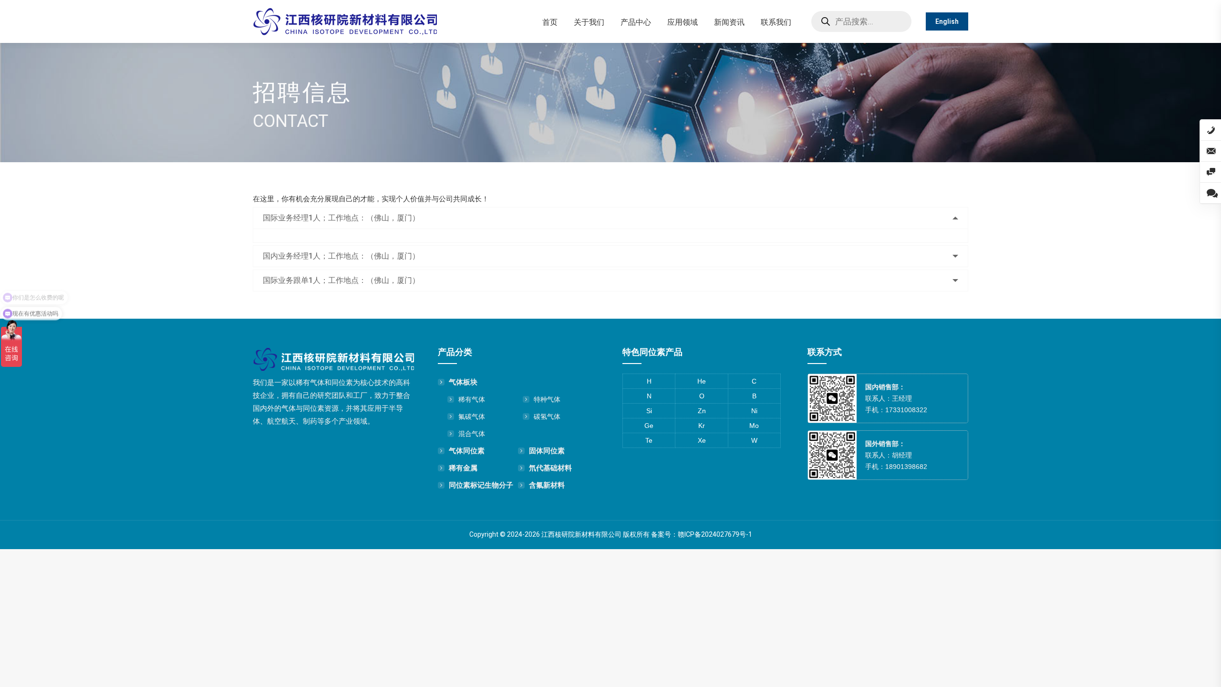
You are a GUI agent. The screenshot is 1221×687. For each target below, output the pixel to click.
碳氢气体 (547, 416)
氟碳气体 (471, 416)
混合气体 (471, 433)
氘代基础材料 (550, 468)
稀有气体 (471, 399)
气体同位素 (467, 451)
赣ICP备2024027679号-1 (715, 534)
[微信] (1210, 172)
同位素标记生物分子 (481, 485)
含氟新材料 (547, 485)
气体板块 (463, 382)
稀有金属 (463, 468)
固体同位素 (547, 451)
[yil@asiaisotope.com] (1210, 151)
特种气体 (547, 399)
